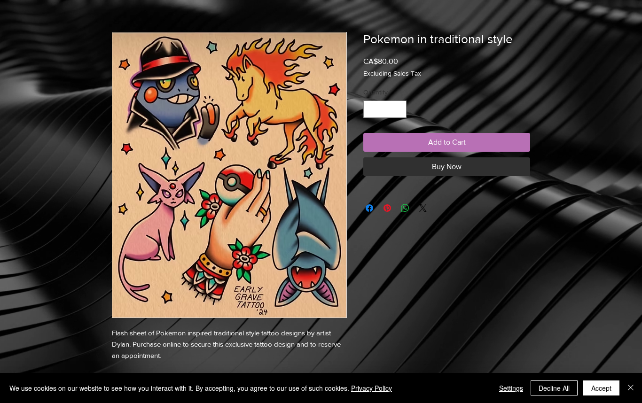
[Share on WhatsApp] (405, 208)
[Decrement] (370, 109)
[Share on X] (423, 208)
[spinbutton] (384, 109)
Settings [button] (511, 388)
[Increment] (399, 109)
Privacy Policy (371, 388)
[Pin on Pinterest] (387, 208)
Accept (601, 388)
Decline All (554, 388)
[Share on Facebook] (369, 208)
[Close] (630, 387)
